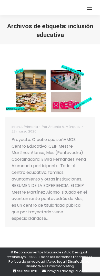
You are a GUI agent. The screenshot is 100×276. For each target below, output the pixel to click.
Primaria (31, 126)
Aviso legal (56, 261)
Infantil (17, 126)
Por (61, 127)
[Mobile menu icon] (89, 7)
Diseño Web (36, 266)
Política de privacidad (26, 261)
